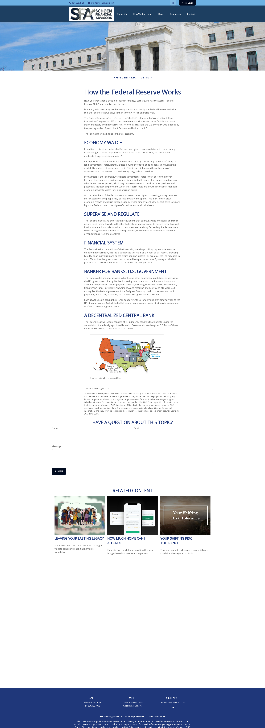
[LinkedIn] (173, 3)
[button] (122, 14)
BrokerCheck (161, 716)
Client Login (187, 3)
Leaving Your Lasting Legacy (79, 538)
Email (136, 428)
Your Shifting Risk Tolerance (176, 540)
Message (56, 446)
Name (55, 428)
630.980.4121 (78, 3)
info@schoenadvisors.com (103, 3)
